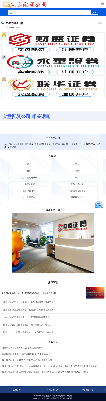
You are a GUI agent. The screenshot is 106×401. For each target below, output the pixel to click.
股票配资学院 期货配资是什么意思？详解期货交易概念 (28, 309)
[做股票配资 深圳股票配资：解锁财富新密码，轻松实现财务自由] (95, 293)
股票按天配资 (28, 184)
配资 (29, 164)
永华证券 (17, 389)
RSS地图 (59, 395)
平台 (77, 164)
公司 (77, 170)
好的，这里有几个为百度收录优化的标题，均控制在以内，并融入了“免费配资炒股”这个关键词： (46, 372)
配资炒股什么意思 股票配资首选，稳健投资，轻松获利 (28, 332)
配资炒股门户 (28, 190)
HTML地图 (67, 395)
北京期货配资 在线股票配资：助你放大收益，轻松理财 (28, 324)
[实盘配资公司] (24, 4)
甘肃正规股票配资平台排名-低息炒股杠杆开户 (23, 348)
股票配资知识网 (58, 398)
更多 (100, 23)
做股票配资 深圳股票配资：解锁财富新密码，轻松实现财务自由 (29, 292)
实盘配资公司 (87, 389)
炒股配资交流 (77, 197)
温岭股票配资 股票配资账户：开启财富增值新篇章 (26, 317)
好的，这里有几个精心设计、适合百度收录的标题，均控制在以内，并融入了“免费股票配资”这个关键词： (50, 366)
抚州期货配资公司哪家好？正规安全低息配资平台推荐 (27, 360)
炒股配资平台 (52, 389)
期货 (29, 170)
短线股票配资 (28, 197)
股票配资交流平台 (77, 190)
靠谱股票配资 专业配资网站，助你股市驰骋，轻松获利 (28, 302)
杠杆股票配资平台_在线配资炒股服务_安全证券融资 (26, 354)
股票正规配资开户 (28, 177)
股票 (77, 177)
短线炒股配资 (77, 184)
